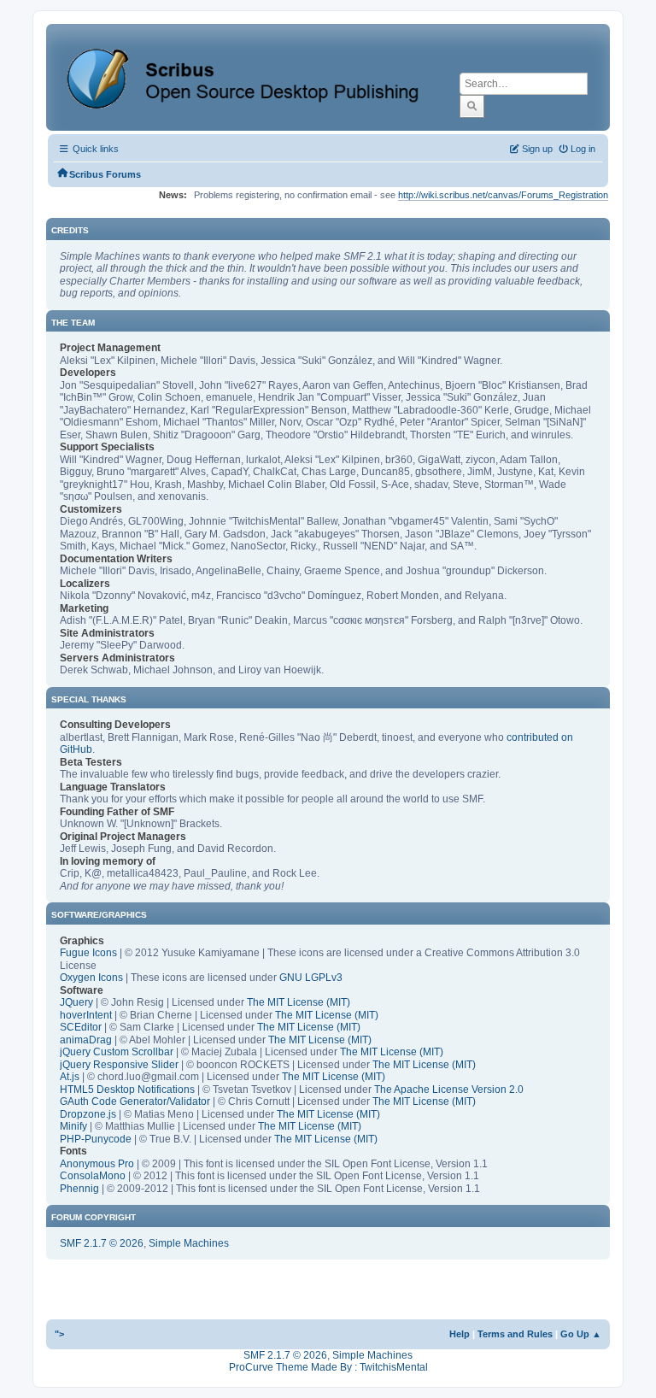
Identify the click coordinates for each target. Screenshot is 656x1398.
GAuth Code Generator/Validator (135, 1101)
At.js (69, 1077)
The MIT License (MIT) (298, 1002)
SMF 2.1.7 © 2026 (102, 1243)
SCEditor (81, 1027)
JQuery (76, 1002)
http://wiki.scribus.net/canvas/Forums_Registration (503, 195)
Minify (73, 1126)
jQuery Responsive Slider (119, 1065)
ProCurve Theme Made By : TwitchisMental (328, 1367)
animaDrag (86, 1040)
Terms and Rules (515, 1334)
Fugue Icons (88, 953)
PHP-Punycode (96, 1139)
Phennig (79, 1189)
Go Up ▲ (580, 1334)
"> (59, 1334)
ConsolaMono (93, 1176)
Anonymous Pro (97, 1164)
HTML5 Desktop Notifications (127, 1089)
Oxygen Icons (91, 978)
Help (459, 1334)
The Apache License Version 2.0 (449, 1089)
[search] (472, 106)
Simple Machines (189, 1243)
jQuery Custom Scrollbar (116, 1052)
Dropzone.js (88, 1114)
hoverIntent (86, 1015)
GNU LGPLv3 (311, 978)
